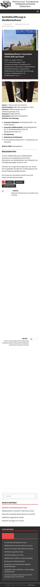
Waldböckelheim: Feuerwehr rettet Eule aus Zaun (18, 511)
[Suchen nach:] (20, 496)
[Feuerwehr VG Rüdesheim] (20, 8)
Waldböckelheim (9, 186)
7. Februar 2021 (7, 24)
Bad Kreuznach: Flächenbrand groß (14, 561)
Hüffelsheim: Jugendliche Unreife (13, 517)
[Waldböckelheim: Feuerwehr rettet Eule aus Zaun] (20, 40)
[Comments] (32, 536)
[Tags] (20, 536)
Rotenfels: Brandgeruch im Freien (13, 521)
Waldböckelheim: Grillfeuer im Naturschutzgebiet (18, 558)
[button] (37, 11)
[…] (19, 75)
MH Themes (31, 585)
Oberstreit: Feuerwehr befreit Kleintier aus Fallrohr (18, 514)
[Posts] (8, 536)
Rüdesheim (19, 182)
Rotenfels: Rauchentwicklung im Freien (14, 508)
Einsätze (9, 182)
